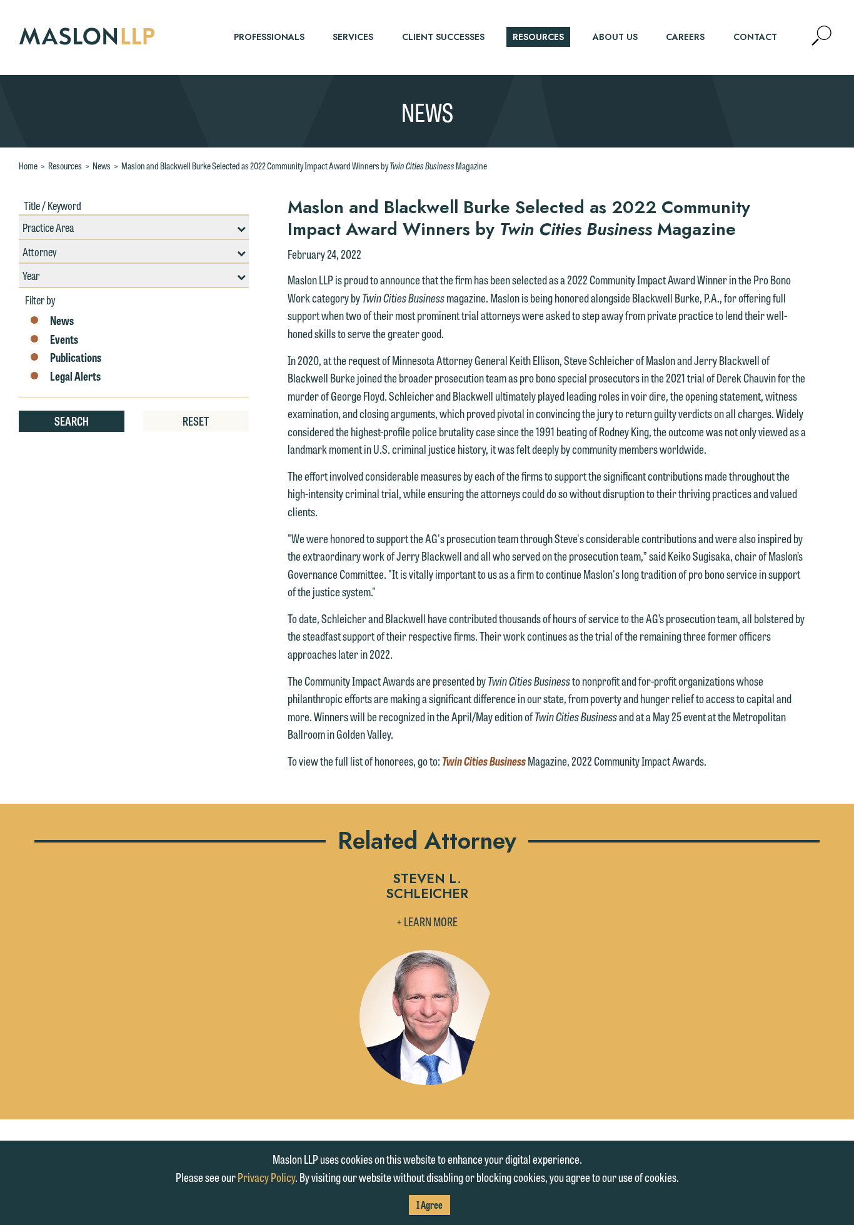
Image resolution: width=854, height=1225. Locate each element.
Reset (196, 420)
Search (71, 420)
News (102, 165)
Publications (75, 357)
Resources (65, 165)
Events (64, 339)
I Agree (429, 1205)
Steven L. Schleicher (427, 887)
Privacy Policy (266, 1177)
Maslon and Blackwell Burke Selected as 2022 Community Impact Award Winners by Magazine (304, 165)
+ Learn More (427, 921)
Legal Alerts (75, 376)
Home (28, 165)
